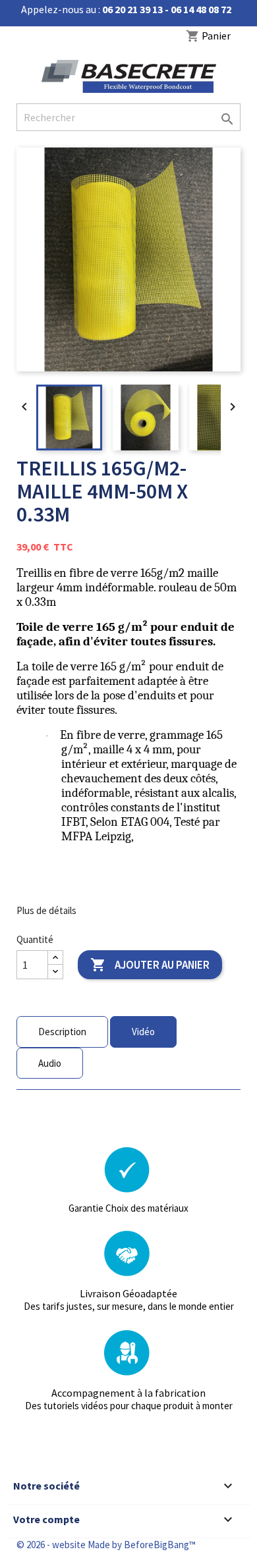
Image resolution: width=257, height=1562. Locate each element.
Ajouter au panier (150, 965)
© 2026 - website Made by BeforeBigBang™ (106, 1544)
